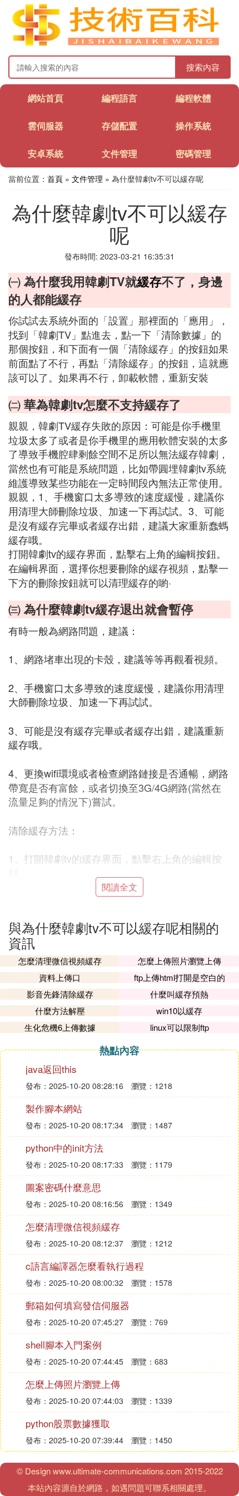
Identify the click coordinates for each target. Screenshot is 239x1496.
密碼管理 (193, 153)
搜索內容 (203, 67)
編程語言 (119, 97)
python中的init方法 (64, 1147)
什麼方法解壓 (60, 1010)
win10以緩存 (179, 1010)
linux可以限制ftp (179, 1027)
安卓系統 (45, 153)
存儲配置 (119, 125)
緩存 (149, 281)
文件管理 (119, 153)
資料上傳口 (60, 977)
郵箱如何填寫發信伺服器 (78, 1305)
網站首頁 (45, 97)
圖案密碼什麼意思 (63, 1187)
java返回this (51, 1069)
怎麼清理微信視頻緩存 (60, 960)
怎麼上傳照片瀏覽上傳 (179, 960)
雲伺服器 (45, 125)
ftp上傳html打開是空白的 (179, 977)
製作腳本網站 (54, 1108)
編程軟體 (193, 97)
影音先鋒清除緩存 (60, 994)
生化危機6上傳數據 (60, 1027)
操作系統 (193, 125)
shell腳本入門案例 (64, 1344)
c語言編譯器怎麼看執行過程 (85, 1266)
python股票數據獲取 (68, 1423)
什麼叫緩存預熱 (179, 994)
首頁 (55, 178)
